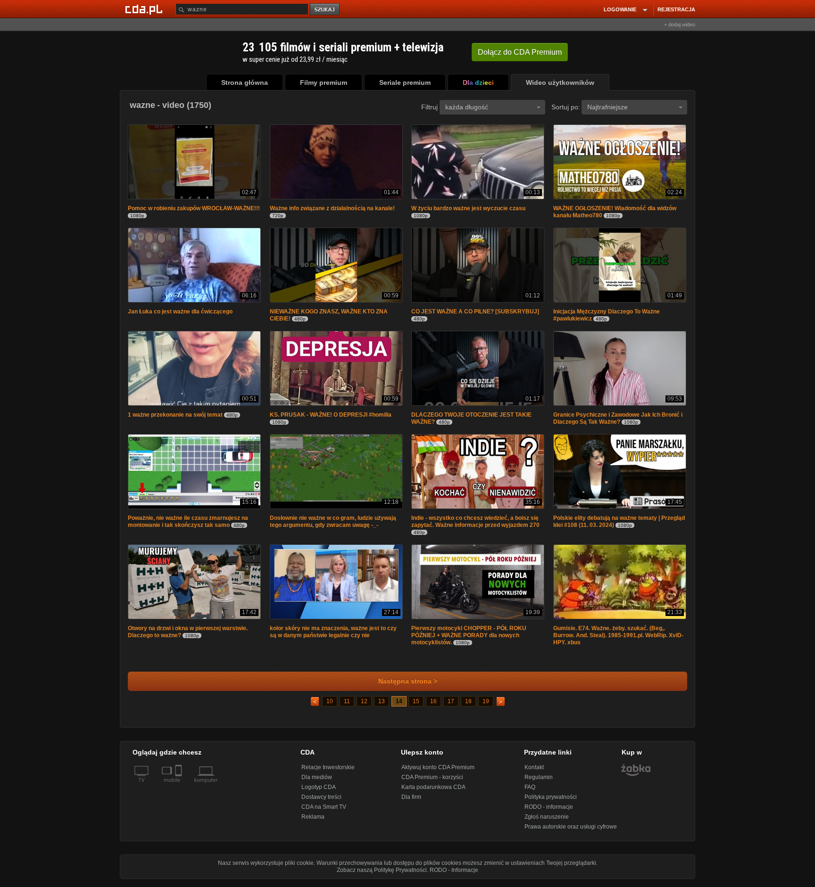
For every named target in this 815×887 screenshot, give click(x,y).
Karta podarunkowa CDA (433, 791)
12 (364, 706)
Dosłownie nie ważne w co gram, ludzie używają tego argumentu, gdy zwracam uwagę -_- (333, 525)
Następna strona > (407, 686)
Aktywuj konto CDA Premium (437, 772)
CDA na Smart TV (323, 811)
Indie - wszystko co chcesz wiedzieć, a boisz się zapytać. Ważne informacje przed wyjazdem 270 (475, 525)
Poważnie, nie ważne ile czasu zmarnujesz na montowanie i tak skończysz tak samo (188, 525)
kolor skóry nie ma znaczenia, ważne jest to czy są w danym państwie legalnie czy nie (333, 636)
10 (329, 706)
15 (416, 706)
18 (468, 706)
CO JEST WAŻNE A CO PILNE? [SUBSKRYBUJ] (475, 313)
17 (451, 706)
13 (381, 706)
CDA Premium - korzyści (432, 782)
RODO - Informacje (454, 874)
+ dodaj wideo (679, 24)
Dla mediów (316, 782)
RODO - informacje (548, 811)
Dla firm (411, 801)
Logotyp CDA (318, 791)
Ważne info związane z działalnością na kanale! (332, 209)
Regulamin (538, 782)
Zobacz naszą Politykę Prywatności (382, 874)
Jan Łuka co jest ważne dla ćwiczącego (180, 313)
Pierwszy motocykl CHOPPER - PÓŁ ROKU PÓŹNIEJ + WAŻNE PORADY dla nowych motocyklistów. (468, 640)
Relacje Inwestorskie (328, 772)
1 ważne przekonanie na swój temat (175, 417)
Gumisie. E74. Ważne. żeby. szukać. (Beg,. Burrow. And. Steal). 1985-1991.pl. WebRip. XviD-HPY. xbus (618, 640)
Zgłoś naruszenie (546, 821)
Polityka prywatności (550, 801)
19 (485, 706)
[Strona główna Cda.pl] (145, 9)
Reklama (312, 821)
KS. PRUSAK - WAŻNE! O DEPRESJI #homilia (330, 417)
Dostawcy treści (321, 801)
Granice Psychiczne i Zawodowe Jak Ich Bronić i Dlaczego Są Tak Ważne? (617, 421)
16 (433, 706)
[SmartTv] (179, 790)
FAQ (529, 791)
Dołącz (520, 52)
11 (347, 706)
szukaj (325, 9)
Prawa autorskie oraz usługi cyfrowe (570, 831)
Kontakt (534, 772)
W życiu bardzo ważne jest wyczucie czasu (468, 209)
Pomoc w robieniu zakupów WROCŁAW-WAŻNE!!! (194, 209)
